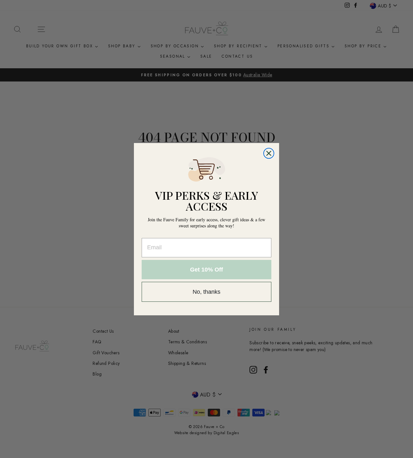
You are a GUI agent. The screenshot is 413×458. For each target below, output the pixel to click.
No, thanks (206, 292)
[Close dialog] (269, 153)
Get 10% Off (206, 269)
